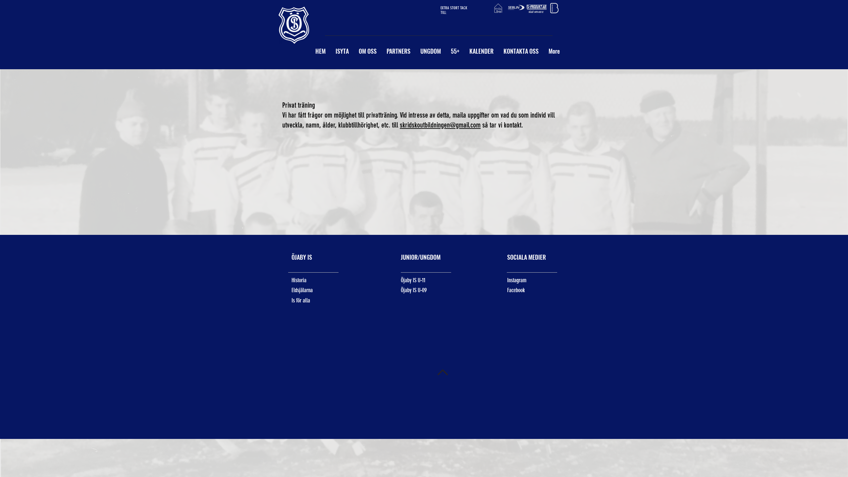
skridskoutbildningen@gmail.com (440, 125)
